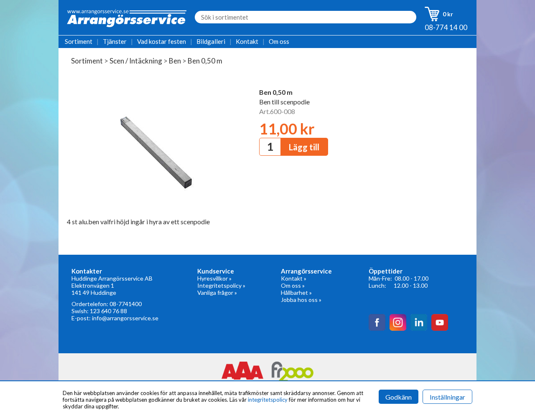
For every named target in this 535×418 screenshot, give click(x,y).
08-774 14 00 (446, 27)
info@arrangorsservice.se (125, 318)
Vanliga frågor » (217, 292)
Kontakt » (293, 278)
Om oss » (293, 285)
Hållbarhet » (296, 292)
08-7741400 (126, 303)
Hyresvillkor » (214, 278)
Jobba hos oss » (301, 299)
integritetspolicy (268, 399)
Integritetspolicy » (221, 285)
